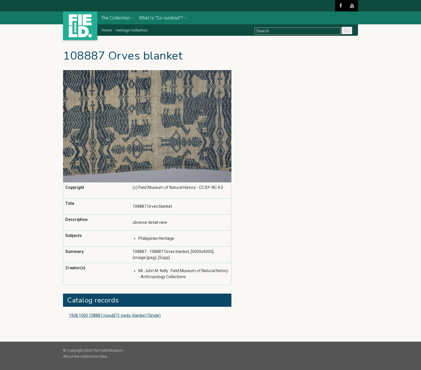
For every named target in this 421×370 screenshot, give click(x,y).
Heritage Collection (131, 30)
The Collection (115, 18)
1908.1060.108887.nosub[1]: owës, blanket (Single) (115, 315)
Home (107, 30)
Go (347, 30)
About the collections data (85, 356)
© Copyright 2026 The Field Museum (93, 350)
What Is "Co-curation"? (161, 18)
